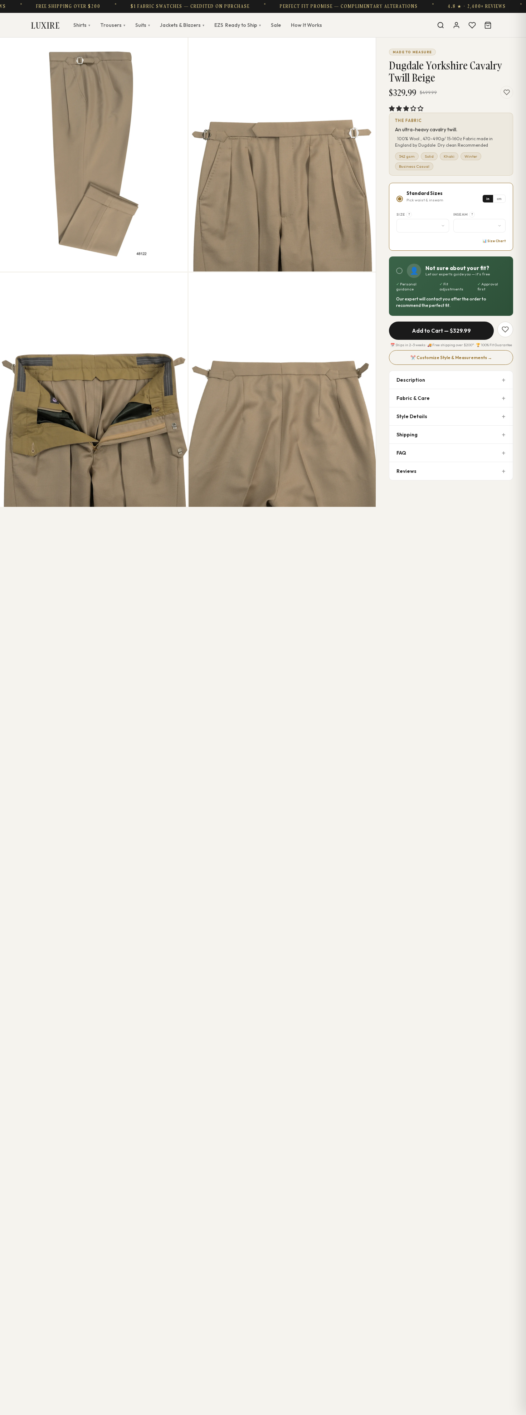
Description (410, 380)
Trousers (112, 25)
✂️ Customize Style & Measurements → (451, 357)
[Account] (456, 25)
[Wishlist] (472, 25)
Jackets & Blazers (182, 25)
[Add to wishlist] (506, 92)
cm (499, 198)
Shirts (81, 25)
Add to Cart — (441, 330)
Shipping (407, 434)
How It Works (306, 25)
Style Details (411, 416)
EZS (237, 25)
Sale (276, 25)
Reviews (406, 471)
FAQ (401, 453)
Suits (142, 25)
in (488, 198)
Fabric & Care (413, 398)
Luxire (45, 25)
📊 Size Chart (494, 241)
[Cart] (488, 25)
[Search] (440, 25)
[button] (406, 108)
